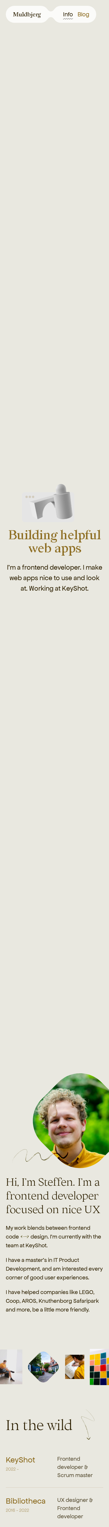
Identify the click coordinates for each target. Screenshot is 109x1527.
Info (68, 14)
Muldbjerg (26, 14)
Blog (83, 14)
